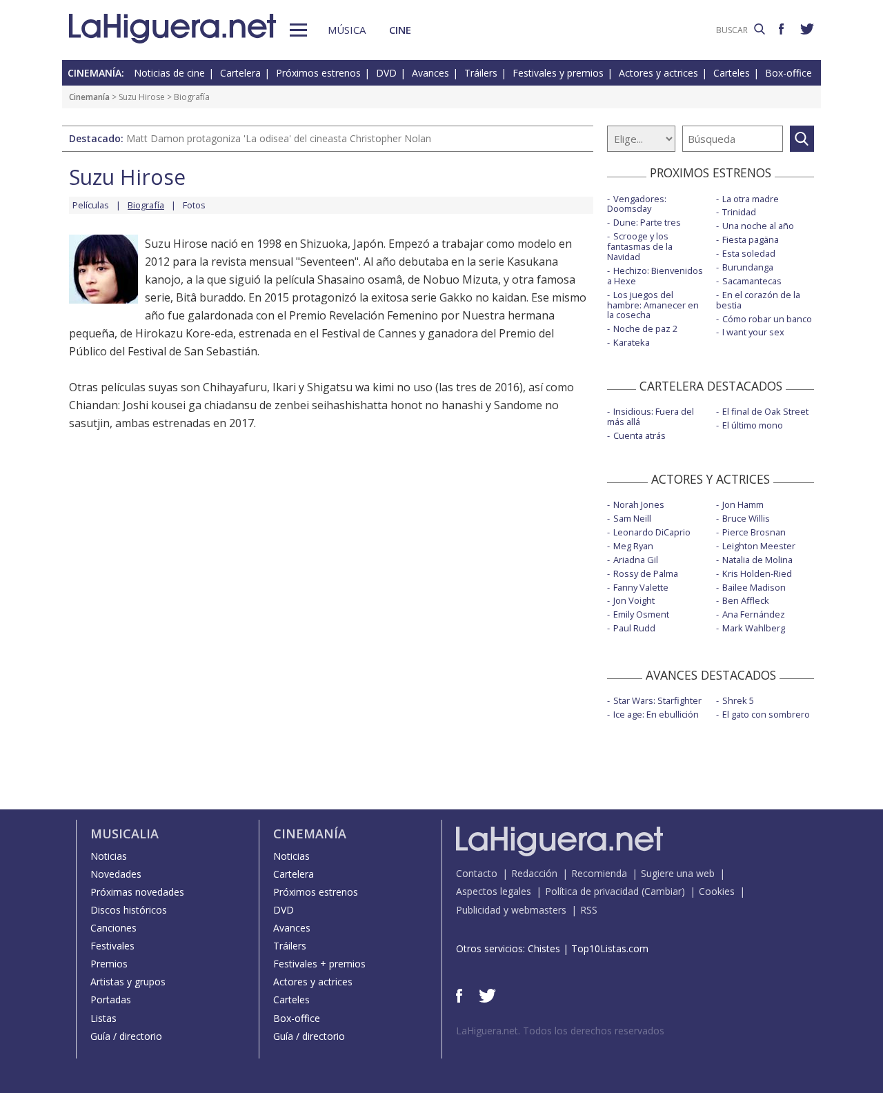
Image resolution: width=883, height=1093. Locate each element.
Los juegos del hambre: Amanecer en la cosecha (653, 305)
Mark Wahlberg (753, 628)
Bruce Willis (746, 518)
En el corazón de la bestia (758, 299)
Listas (103, 1018)
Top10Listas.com (609, 948)
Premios (109, 963)
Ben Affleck (745, 600)
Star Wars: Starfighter (657, 700)
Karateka (631, 342)
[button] (298, 30)
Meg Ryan (633, 546)
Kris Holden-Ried (757, 573)
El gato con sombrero (766, 714)
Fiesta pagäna (750, 239)
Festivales (112, 945)
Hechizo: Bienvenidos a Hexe (655, 275)
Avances (430, 72)
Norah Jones (638, 504)
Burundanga (747, 267)
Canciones (113, 927)
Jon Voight (634, 600)
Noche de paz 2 (645, 328)
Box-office (788, 72)
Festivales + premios (319, 963)
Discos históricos (128, 909)
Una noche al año (758, 225)
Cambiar (663, 891)
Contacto (476, 873)
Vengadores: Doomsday (636, 204)
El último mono (752, 425)
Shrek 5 (738, 700)
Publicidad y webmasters (511, 909)
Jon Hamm (743, 504)
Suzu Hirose (142, 97)
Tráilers (480, 72)
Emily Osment (641, 614)
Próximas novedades (137, 891)
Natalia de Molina (757, 559)
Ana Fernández (753, 614)
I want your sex (753, 332)
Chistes (544, 948)
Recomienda (599, 873)
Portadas (110, 999)
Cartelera (240, 72)
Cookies (717, 891)
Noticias (108, 856)
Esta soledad (748, 253)
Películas (90, 205)
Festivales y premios (558, 72)
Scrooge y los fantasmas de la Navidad (640, 246)
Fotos (194, 205)
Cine (400, 30)
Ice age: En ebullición (656, 714)
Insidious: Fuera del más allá (650, 416)
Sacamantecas (752, 281)
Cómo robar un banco (767, 319)
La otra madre (750, 199)
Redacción (534, 873)
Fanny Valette (640, 587)
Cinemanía (89, 97)
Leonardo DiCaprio (652, 532)
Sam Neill (632, 518)
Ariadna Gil (635, 559)
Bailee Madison (754, 587)
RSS (588, 909)
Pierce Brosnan (754, 532)
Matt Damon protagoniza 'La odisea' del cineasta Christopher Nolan (278, 138)
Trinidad (739, 212)
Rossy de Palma (645, 573)
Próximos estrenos (318, 72)
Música (347, 30)
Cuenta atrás (639, 435)
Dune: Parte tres (647, 222)
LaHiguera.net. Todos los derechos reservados (560, 1030)
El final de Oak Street (765, 411)
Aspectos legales (493, 891)
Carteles (731, 72)
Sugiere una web (678, 873)
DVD (386, 72)
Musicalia (124, 833)
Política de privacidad (592, 891)
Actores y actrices (658, 72)
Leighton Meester (758, 546)
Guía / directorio (126, 1036)
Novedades (115, 873)
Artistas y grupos (128, 981)
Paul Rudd (634, 628)
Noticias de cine (169, 72)
